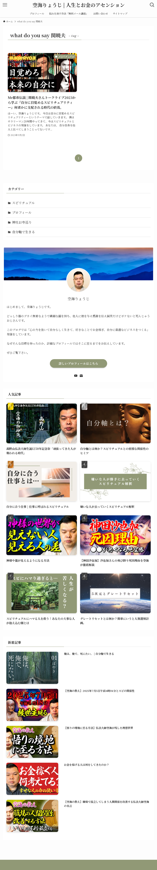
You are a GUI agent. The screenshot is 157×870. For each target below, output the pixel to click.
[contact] (81, 376)
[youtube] (76, 376)
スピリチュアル (23, 202)
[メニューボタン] (5, 5)
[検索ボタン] (152, 5)
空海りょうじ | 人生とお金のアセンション (79, 4)
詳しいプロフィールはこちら (78, 363)
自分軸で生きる (23, 232)
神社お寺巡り (22, 222)
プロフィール (21, 212)
